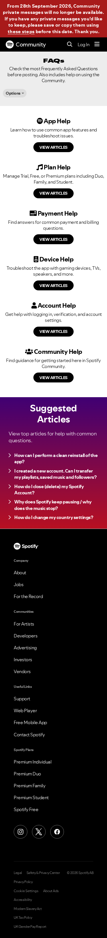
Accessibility (23, 899)
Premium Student (31, 797)
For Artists (24, 624)
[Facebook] (57, 832)
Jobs (18, 584)
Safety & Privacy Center (43, 873)
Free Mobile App (30, 722)
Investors (23, 659)
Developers (25, 636)
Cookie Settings (26, 891)
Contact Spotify (29, 734)
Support (22, 698)
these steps (21, 31)
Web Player (25, 710)
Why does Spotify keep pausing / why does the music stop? (53, 505)
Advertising (25, 648)
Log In (83, 44)
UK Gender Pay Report (30, 926)
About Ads (51, 891)
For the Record (28, 596)
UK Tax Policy (23, 917)
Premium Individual (32, 762)
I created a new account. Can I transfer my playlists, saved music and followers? (55, 474)
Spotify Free (26, 809)
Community (31, 44)
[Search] (69, 44)
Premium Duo (27, 774)
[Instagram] (20, 832)
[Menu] (97, 44)
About (20, 572)
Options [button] (13, 93)
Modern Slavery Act (28, 909)
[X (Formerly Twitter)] (39, 832)
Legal (18, 873)
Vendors (22, 671)
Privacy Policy (23, 882)
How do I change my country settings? (53, 517)
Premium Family (29, 785)
